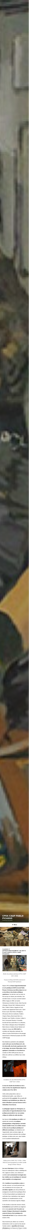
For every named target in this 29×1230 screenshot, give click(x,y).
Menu (15, 924)
